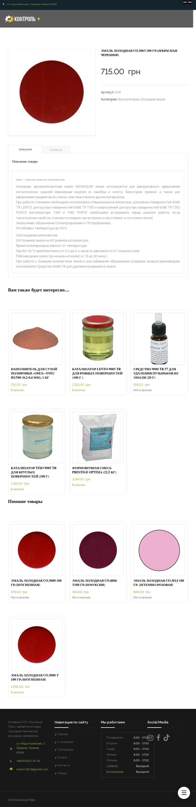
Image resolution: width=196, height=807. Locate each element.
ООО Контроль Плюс (21, 799)
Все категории (128, 99)
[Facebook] (158, 738)
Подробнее (159, 338)
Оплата (62, 757)
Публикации (65, 749)
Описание (25, 149)
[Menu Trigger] (184, 793)
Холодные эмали (153, 99)
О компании (65, 742)
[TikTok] (166, 738)
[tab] (25, 149)
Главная (62, 734)
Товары (62, 773)
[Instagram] (150, 738)
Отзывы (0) (56, 150)
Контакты (63, 765)
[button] (36, 339)
